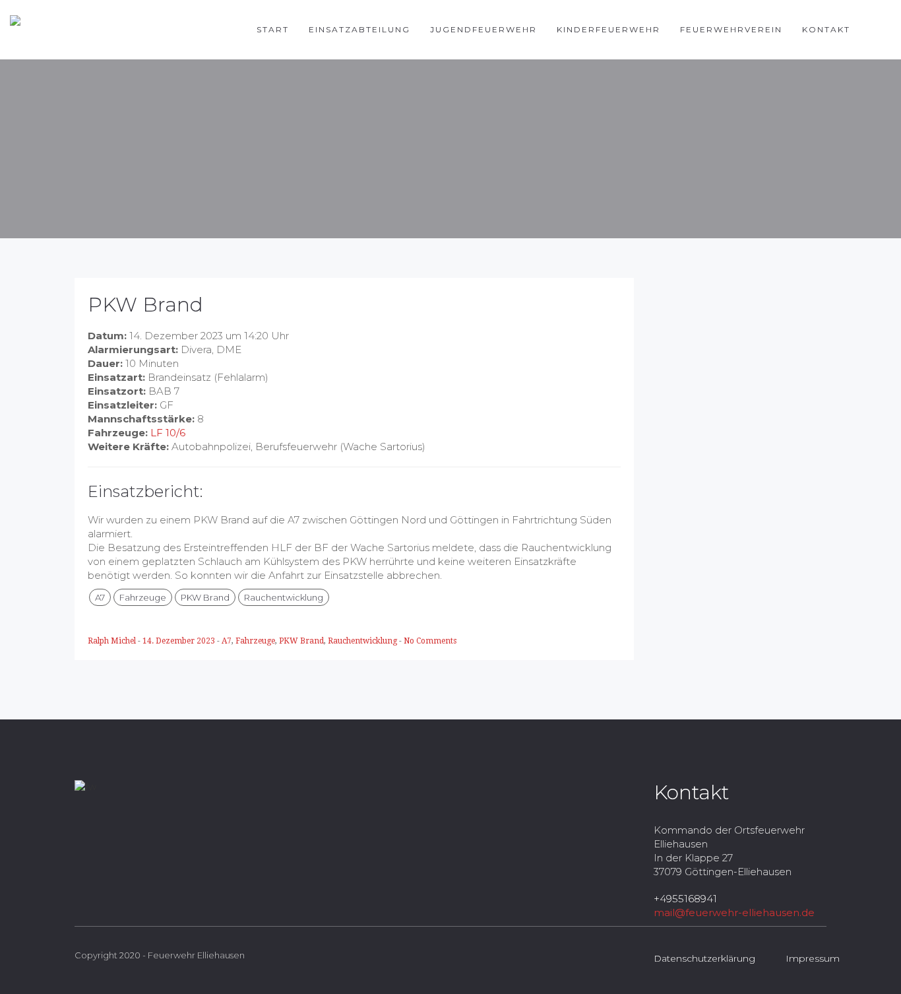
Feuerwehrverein (731, 29)
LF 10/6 (167, 432)
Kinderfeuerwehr (608, 29)
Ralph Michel (113, 641)
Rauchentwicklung (283, 597)
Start (273, 29)
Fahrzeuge (142, 597)
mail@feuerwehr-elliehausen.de (734, 912)
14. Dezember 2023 (179, 641)
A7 (100, 597)
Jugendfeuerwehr (483, 29)
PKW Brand (205, 597)
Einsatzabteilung (359, 29)
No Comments (430, 641)
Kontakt (826, 29)
